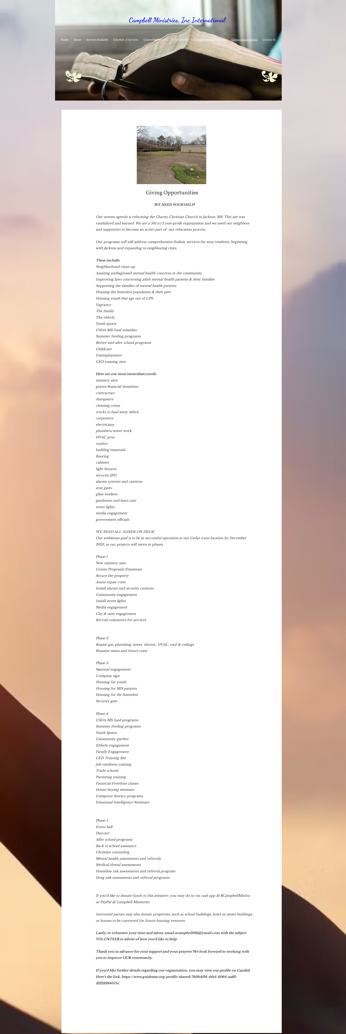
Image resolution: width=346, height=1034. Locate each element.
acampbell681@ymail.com (197, 933)
